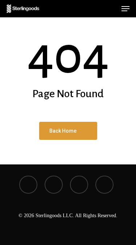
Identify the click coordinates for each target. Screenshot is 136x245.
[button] (125, 8)
